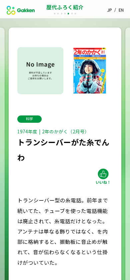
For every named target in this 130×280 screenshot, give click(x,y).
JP (109, 10)
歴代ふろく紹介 (65, 7)
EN (121, 10)
